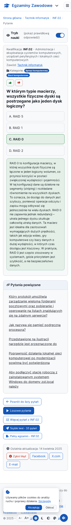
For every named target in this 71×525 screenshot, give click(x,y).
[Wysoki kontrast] (48, 518)
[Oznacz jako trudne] (19, 82)
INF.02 (56, 18)
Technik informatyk (37, 18)
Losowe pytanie (20, 410)
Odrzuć (50, 507)
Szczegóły (44, 501)
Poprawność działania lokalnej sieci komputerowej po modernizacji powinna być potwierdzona (35, 358)
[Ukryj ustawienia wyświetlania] (64, 518)
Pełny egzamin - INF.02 (24, 436)
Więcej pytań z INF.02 (24, 419)
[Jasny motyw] (36, 518)
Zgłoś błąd (19, 456)
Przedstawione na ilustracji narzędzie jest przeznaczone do (33, 341)
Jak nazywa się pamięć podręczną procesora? (35, 327)
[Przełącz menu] (67, 5)
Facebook (39, 456)
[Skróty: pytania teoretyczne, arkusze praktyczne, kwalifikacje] (57, 5)
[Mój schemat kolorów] (55, 518)
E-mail (13, 464)
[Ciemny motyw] (42, 518)
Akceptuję (33, 507)
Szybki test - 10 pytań (23, 428)
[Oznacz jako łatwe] (10, 82)
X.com (56, 456)
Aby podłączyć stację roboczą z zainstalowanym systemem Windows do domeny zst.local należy (33, 379)
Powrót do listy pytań (24, 401)
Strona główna (12, 18)
